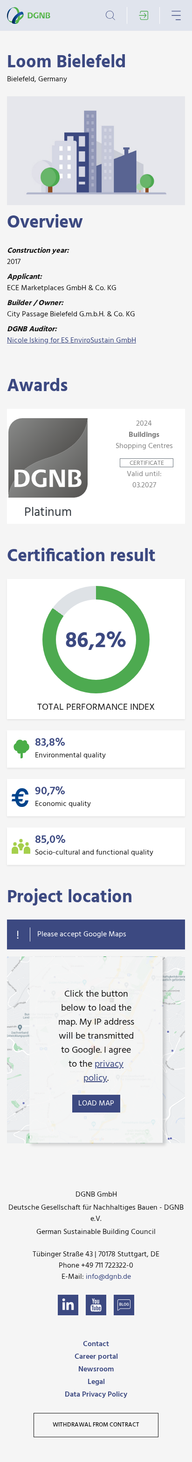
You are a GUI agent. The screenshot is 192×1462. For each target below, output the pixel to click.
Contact (96, 1344)
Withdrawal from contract (96, 1425)
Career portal (96, 1357)
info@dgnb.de (108, 1277)
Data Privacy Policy (96, 1395)
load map (96, 1104)
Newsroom (96, 1369)
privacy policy (103, 1071)
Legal (96, 1382)
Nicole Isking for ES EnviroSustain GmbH (71, 341)
